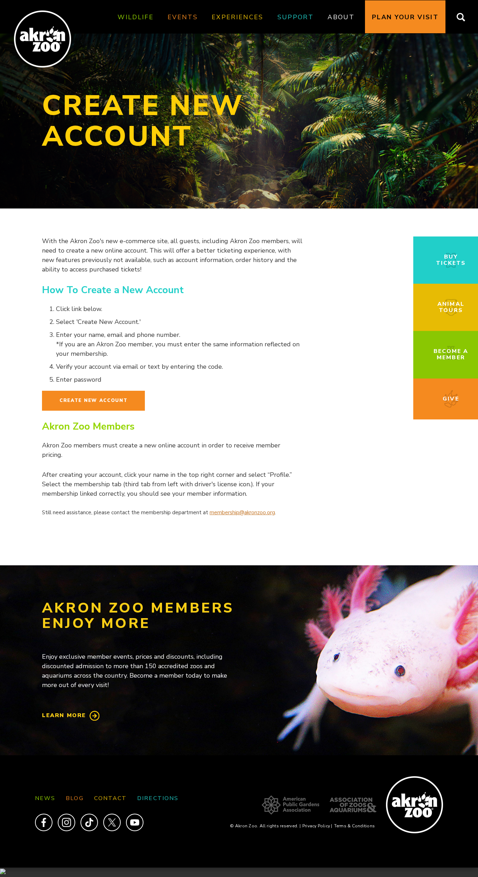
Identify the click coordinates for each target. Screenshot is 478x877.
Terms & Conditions (354, 826)
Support (295, 17)
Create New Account (93, 400)
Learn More (64, 715)
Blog (74, 798)
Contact (110, 798)
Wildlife (136, 17)
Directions (157, 798)
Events (183, 17)
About (341, 17)
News (45, 798)
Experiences (237, 17)
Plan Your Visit (405, 17)
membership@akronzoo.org (242, 512)
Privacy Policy (317, 826)
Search (465, 17)
